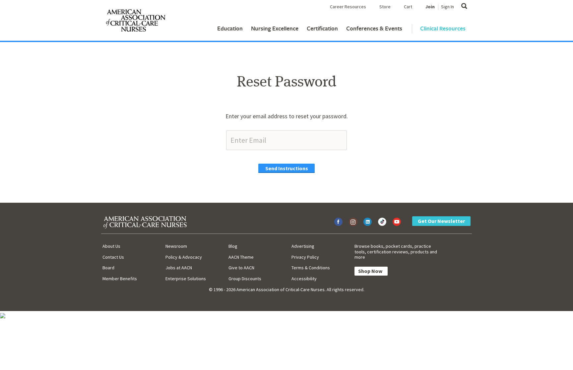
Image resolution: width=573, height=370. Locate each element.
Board (108, 268)
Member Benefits (119, 279)
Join (430, 6)
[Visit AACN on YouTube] (397, 222)
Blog (232, 246)
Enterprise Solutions (185, 279)
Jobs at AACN (178, 268)
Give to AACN (241, 268)
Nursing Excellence (274, 28)
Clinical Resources (443, 28)
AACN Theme (241, 257)
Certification (322, 28)
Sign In (447, 6)
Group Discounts (244, 279)
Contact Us (113, 257)
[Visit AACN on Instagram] (353, 222)
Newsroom (176, 246)
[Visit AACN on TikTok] (382, 222)
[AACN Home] (135, 21)
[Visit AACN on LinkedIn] (367, 222)
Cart (408, 6)
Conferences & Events (374, 28)
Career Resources (348, 6)
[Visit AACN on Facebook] (338, 222)
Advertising (302, 246)
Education (230, 28)
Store (385, 6)
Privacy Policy (305, 257)
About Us (111, 246)
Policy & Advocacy (183, 257)
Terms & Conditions (310, 268)
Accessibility (304, 279)
